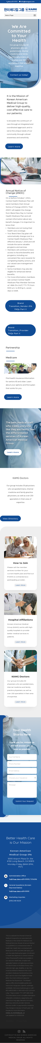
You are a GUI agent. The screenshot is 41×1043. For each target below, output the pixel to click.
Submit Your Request (25, 801)
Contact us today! (19, 75)
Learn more (14, 147)
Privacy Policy (22, 1021)
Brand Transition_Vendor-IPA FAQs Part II (20, 306)
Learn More (20, 585)
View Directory (10, 519)
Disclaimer (10, 1021)
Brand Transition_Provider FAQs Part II (18, 330)
